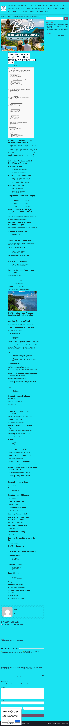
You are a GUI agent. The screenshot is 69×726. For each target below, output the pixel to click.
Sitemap (47, 8)
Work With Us (53, 723)
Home (9, 5)
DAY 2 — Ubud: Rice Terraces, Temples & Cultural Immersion (19, 89)
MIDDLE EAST (16, 11)
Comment (3, 687)
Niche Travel (56, 5)
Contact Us (28, 8)
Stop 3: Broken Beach (14, 118)
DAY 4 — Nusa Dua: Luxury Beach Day (16, 105)
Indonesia (15, 52)
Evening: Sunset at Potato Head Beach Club (18, 85)
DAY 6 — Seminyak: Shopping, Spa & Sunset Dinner (18, 122)
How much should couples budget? (18, 135)
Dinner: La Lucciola (14, 88)
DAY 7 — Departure (12, 127)
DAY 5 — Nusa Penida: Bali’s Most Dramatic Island (18, 112)
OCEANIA (32, 11)
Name (2, 700)
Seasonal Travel (11, 8)
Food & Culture (31, 5)
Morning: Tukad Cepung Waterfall (16, 98)
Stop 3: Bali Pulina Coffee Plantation (16, 103)
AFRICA (46, 11)
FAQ (10, 133)
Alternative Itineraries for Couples (15, 128)
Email (2, 705)
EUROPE (9, 11)
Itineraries (51, 5)
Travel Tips (17, 8)
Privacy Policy (34, 8)
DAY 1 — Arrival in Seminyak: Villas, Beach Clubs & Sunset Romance (21, 77)
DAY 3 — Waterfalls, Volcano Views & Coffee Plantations (19, 97)
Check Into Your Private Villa (15, 81)
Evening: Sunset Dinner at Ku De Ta (16, 125)
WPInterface (26, 723)
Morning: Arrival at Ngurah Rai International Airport (19, 79)
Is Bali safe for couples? (16, 134)
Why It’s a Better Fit (15, 96)
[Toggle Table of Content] (32, 69)
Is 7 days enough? (15, 136)
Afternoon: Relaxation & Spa (15, 83)
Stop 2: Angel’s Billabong (15, 117)
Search (47, 16)
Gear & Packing (38, 5)
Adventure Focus (13, 130)
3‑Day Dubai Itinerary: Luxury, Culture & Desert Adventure (12, 640)
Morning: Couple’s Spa (14, 123)
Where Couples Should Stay (15, 74)
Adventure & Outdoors (15, 5)
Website (25, 705)
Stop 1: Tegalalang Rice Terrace (16, 91)
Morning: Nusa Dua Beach (15, 106)
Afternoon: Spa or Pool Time (15, 110)
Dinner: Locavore (13, 104)
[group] (22, 202)
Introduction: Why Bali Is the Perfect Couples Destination (20, 70)
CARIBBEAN (61, 8)
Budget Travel (23, 5)
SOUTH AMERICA (39, 11)
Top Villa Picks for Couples (16, 82)
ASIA (24, 666)
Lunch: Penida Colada (14, 119)
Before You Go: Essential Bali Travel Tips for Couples (18, 71)
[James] (7, 612)
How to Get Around (14, 75)
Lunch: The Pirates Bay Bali (15, 109)
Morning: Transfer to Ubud (15, 90)
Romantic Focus (13, 129)
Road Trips (63, 5)
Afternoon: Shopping (14, 124)
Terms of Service (41, 8)
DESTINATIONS (53, 8)
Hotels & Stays (45, 5)
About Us (22, 8)
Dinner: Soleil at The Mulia (15, 111)
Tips (13, 99)
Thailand (59, 37)
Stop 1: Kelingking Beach (15, 115)
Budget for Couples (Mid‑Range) (16, 76)
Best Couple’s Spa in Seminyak (17, 84)
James (20, 65)
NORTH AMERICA (24, 11)
